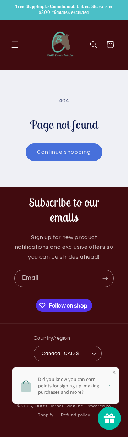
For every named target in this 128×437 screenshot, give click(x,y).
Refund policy (76, 415)
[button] (15, 44)
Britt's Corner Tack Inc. (60, 406)
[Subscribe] (105, 278)
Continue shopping (64, 152)
